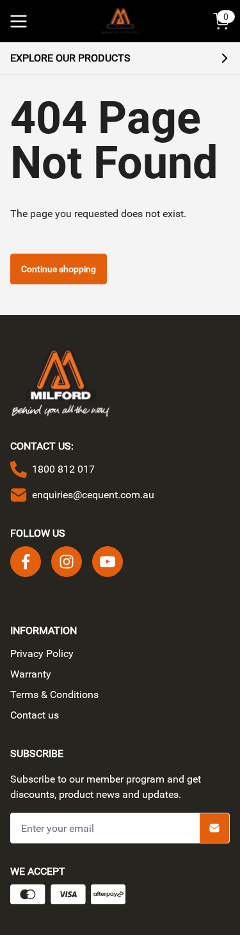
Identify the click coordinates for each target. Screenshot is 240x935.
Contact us (34, 715)
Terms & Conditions (54, 694)
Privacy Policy (42, 653)
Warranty (30, 674)
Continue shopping (58, 269)
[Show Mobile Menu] (18, 21)
